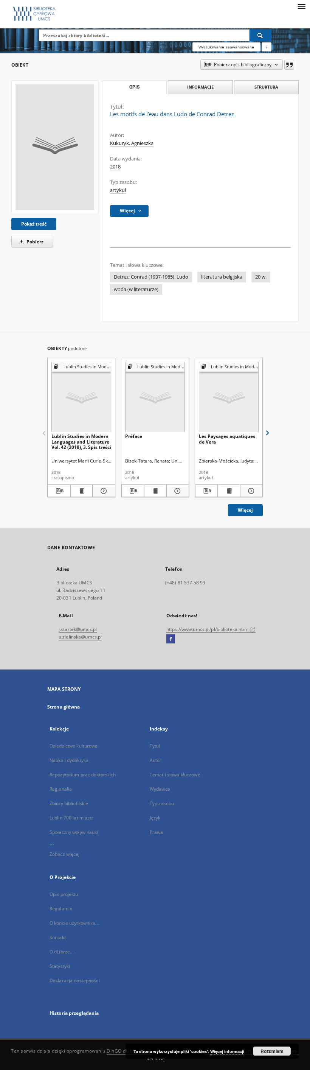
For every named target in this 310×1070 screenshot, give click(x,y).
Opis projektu (64, 894)
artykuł (118, 190)
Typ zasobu (162, 803)
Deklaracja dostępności (75, 980)
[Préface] (155, 397)
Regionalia (61, 789)
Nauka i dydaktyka (69, 760)
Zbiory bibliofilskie (69, 803)
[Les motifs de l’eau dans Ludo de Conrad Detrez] (55, 147)
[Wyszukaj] (260, 35)
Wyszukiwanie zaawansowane (226, 47)
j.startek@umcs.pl (78, 629)
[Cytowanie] (289, 65)
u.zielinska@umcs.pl (80, 637)
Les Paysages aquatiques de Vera (227, 439)
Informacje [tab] (200, 87)
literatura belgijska (221, 277)
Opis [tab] (134, 87)
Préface (133, 436)
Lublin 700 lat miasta (72, 818)
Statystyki (60, 966)
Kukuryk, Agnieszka (131, 143)
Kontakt (58, 937)
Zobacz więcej (65, 854)
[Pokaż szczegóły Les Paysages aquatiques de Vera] (250, 491)
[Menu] (301, 6)
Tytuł (155, 746)
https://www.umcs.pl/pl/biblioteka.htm (207, 629)
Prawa (156, 832)
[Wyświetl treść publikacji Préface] (155, 491)
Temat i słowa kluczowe (175, 774)
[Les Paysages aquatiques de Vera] (228, 397)
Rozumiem (272, 1051)
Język (155, 818)
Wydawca (160, 789)
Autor (156, 760)
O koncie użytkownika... (74, 923)
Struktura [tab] (266, 87)
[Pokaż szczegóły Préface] (177, 491)
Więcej (245, 510)
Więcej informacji (227, 1051)
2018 (115, 167)
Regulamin (61, 908)
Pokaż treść (33, 224)
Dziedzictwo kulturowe (74, 746)
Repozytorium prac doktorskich (83, 774)
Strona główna (63, 707)
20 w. (261, 277)
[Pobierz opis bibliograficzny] (59, 491)
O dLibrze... (61, 952)
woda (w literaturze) (136, 289)
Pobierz (34, 241)
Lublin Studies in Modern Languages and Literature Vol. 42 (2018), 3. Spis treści (81, 441)
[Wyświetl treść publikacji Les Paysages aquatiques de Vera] (229, 491)
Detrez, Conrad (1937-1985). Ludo (151, 277)
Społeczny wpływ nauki (74, 832)
